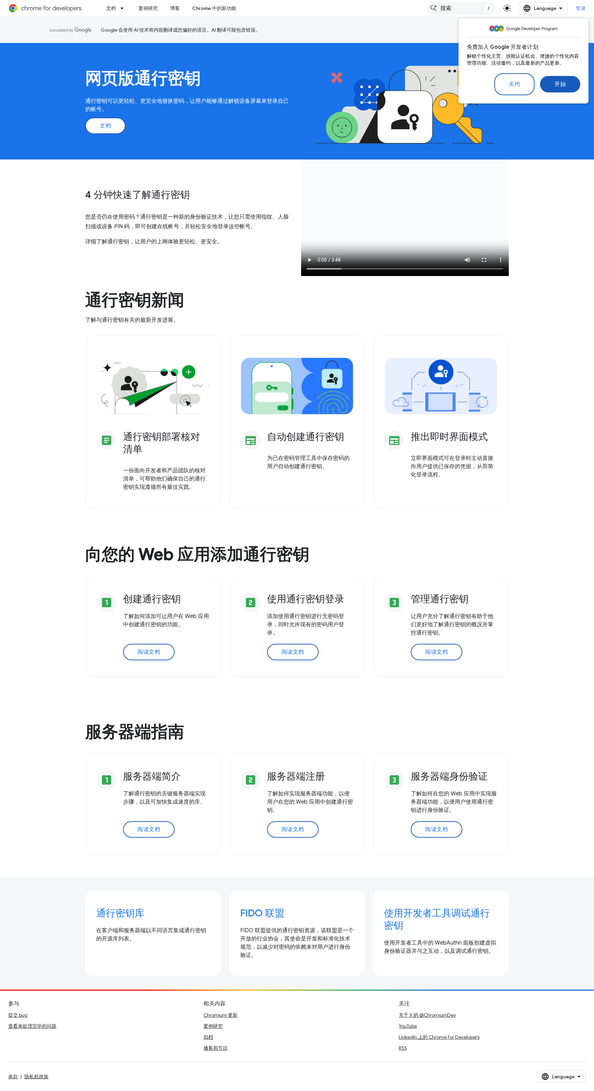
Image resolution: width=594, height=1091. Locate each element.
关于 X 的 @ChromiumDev (427, 1015)
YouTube (408, 1026)
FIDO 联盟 (262, 913)
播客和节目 (216, 1048)
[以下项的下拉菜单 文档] (124, 8)
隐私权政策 (36, 1076)
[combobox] (461, 8)
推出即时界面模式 (449, 437)
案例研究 (148, 8)
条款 (13, 1076)
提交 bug (18, 1015)
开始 (560, 84)
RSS (403, 1048)
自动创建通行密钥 (305, 437)
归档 (208, 1037)
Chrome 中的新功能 (214, 8)
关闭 (514, 84)
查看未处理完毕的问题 (32, 1026)
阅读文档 (149, 652)
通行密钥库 (120, 913)
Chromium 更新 (221, 1015)
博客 (175, 8)
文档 (111, 8)
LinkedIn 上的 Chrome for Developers (439, 1037)
